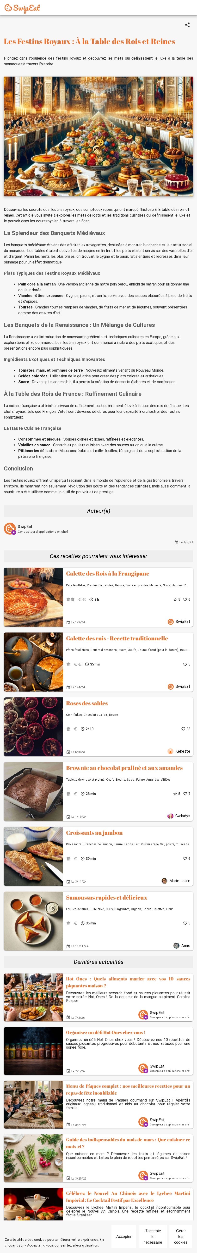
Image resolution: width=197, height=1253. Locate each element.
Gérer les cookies (180, 1236)
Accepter (123, 1237)
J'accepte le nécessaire (152, 1236)
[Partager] (187, 25)
